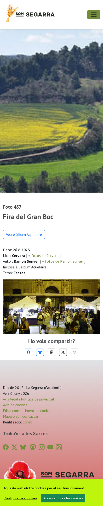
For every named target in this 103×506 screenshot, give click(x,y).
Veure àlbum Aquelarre (24, 234)
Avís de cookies (15, 404)
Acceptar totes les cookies (63, 498)
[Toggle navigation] (93, 14)
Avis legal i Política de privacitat (29, 399)
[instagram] (42, 447)
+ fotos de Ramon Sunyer (62, 261)
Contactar (30, 416)
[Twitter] (63, 352)
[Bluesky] (40, 352)
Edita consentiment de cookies (27, 410)
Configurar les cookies (20, 498)
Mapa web (11, 416)
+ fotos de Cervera (43, 255)
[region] (51, 492)
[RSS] (59, 447)
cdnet (27, 422)
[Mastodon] (51, 352)
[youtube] (50, 447)
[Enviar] (74, 352)
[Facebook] (28, 352)
